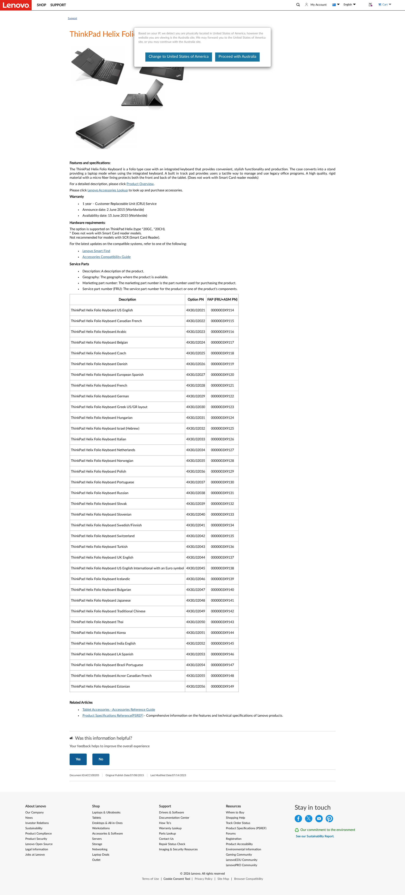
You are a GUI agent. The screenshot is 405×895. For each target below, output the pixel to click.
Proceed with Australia (237, 57)
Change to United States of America (179, 57)
